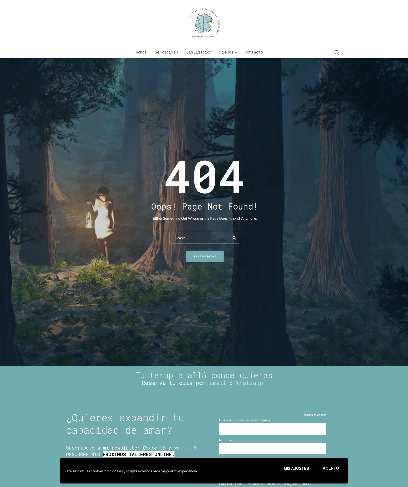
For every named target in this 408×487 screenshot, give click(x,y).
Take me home (204, 256)
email (217, 383)
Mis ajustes (296, 468)
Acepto (331, 468)
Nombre (225, 440)
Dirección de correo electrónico (246, 420)
